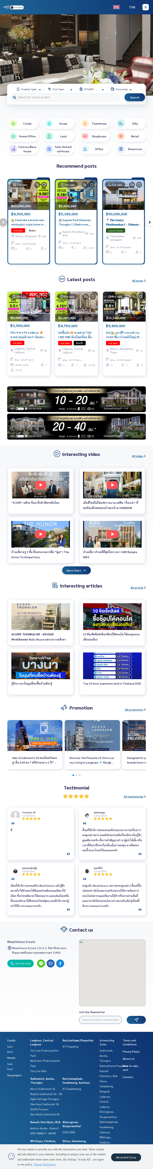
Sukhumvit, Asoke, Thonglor (106, 1055)
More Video (74, 570)
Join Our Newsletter (92, 1012)
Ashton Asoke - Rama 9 (44, 1128)
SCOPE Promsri (39, 1109)
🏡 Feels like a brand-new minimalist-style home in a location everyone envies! (28, 222)
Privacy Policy (131, 1051)
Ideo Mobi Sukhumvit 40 (45, 1114)
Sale (10, 1046)
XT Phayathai (70, 1046)
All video (137, 456)
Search (134, 97)
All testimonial (133, 796)
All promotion (134, 709)
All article (136, 587)
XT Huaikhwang (72, 1088)
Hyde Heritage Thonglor (44, 1099)
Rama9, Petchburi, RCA (45, 1122)
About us (128, 1058)
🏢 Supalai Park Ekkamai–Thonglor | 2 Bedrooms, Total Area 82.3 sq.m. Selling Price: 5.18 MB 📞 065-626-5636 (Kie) (75, 222)
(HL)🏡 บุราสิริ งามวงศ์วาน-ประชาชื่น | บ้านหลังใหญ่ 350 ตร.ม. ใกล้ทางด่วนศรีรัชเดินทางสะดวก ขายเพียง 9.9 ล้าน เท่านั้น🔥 (124, 335)
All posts (137, 280)
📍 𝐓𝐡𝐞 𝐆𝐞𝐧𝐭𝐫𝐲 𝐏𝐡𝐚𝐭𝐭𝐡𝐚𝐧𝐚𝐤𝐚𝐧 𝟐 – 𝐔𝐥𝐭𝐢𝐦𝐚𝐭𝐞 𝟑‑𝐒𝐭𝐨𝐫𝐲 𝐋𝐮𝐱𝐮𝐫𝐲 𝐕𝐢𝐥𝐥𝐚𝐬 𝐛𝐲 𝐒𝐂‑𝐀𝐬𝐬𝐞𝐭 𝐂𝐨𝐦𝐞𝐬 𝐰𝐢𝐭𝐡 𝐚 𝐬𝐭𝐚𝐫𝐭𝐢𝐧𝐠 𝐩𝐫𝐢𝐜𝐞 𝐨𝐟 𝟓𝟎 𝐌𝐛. (122, 222)
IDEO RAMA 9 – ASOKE (43, 1133)
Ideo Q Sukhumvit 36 (42, 1088)
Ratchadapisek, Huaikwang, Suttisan (109, 1127)
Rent (10, 1051)
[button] (147, 55)
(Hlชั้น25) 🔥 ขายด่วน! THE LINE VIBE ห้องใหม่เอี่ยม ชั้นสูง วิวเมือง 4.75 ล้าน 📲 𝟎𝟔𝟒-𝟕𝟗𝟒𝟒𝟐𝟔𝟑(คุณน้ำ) (76, 335)
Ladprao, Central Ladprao (105, 1101)
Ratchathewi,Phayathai (78, 1040)
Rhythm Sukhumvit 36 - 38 (46, 1094)
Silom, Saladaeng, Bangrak (107, 1086)
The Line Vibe (38, 1071)
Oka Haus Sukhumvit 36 (44, 1104)
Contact (128, 1077)
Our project (14, 1075)
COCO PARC (69, 1132)
